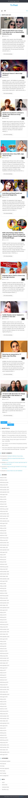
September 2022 (5, 521)
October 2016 (5, 692)
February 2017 (5, 682)
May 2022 (4, 530)
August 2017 (4, 667)
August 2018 (4, 639)
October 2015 (5, 720)
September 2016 (5, 694)
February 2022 (5, 537)
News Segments (5, 768)
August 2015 (4, 725)
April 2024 (4, 477)
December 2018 (5, 629)
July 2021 (4, 554)
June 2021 (4, 557)
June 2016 (4, 701)
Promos (3, 770)
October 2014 (5, 749)
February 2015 (5, 740)
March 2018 (4, 651)
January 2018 (5, 655)
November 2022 (5, 516)
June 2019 (4, 615)
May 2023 (4, 501)
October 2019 (5, 605)
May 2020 (4, 588)
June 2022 (4, 528)
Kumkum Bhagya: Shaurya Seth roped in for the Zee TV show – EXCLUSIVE (14, 440)
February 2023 (5, 509)
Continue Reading (8, 54)
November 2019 (5, 602)
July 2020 (4, 583)
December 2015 (5, 716)
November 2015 (5, 718)
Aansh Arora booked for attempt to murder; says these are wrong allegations (13, 114)
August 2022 (4, 523)
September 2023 (5, 492)
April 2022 (4, 533)
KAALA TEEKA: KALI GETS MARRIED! (14, 470)
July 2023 (4, 497)
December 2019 (5, 600)
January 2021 (5, 569)
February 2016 (5, 711)
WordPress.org (5, 789)
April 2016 (4, 706)
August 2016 (4, 696)
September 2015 (5, 723)
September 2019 (5, 607)
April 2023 (4, 504)
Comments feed (5, 787)
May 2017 (4, 675)
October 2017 (5, 663)
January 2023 (5, 511)
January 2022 (5, 540)
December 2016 (5, 687)
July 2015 (4, 728)
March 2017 (4, 680)
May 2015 (4, 733)
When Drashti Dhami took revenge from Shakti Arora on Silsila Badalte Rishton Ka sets (13, 32)
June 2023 (4, 499)
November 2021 (5, 545)
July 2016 (4, 699)
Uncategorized (5, 775)
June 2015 (4, 730)
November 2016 (5, 689)
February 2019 (5, 624)
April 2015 (4, 735)
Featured (4, 763)
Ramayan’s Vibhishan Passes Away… (15, 456)
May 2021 (4, 559)
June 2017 (4, 672)
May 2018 (4, 646)
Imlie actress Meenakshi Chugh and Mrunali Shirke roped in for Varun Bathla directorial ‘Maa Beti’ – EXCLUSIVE (14, 448)
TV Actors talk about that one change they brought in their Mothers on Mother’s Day (13, 395)
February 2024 (5, 482)
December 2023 (5, 487)
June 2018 (4, 643)
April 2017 (4, 677)
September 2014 (5, 752)
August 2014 (4, 754)
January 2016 (5, 713)
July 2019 (4, 612)
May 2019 (4, 617)
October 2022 (5, 518)
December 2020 (5, 571)
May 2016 (4, 704)
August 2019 (4, 610)
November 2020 (5, 574)
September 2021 (5, 549)
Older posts (4, 422)
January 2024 (5, 484)
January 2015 (5, 742)
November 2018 (5, 631)
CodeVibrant (21, 796)
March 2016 (4, 708)
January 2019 (5, 627)
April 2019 (4, 619)
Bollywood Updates (6, 761)
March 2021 (4, 564)
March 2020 (4, 593)
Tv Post (14, 5)
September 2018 (5, 636)
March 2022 (4, 535)
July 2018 (4, 641)
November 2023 (5, 489)
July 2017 (4, 670)
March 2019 (4, 622)
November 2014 (5, 747)
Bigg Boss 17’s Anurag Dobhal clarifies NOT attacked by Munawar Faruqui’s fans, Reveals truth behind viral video (14, 436)
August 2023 (4, 494)
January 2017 (5, 684)
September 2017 (5, 665)
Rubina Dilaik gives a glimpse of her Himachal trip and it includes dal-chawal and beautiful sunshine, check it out (14, 432)
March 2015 (4, 737)
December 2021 (5, 542)
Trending (4, 773)
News (3, 766)
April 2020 (4, 590)
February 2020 (5, 595)
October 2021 (5, 547)
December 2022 (5, 513)
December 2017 (5, 658)
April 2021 (4, 562)
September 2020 (5, 578)
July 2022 (4, 525)
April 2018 (4, 648)
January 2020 (5, 598)
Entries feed (4, 784)
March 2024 (4, 480)
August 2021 (4, 552)
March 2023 (4, 506)
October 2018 (5, 634)
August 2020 (4, 581)
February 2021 (5, 566)
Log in (3, 782)
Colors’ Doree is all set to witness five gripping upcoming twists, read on (14, 444)
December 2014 (5, 745)
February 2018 (5, 653)
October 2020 (5, 576)
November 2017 (5, 660)
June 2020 (4, 586)
